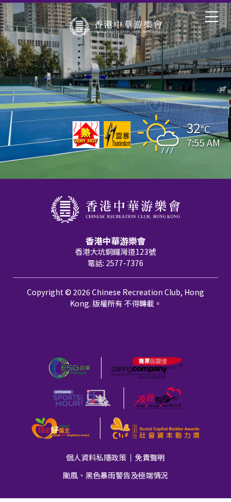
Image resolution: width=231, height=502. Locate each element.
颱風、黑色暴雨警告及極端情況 (115, 475)
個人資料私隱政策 (96, 457)
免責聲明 (150, 457)
